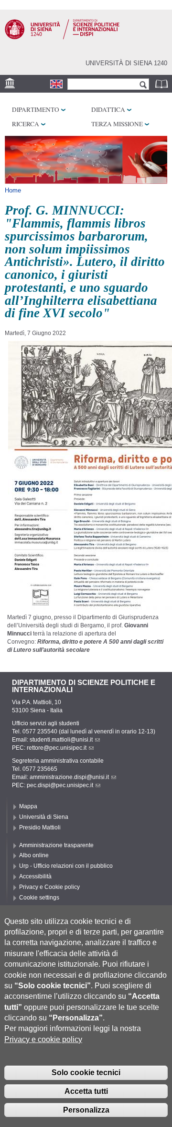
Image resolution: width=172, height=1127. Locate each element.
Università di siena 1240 (126, 63)
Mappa (28, 806)
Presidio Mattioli (40, 827)
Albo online (34, 855)
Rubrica (162, 83)
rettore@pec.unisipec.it (56, 747)
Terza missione (117, 124)
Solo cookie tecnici (86, 1072)
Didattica (108, 109)
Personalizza (86, 1110)
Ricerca (25, 124)
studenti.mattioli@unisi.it (61, 739)
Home (13, 190)
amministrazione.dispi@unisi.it (69, 777)
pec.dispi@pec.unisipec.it (60, 785)
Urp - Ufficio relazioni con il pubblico (66, 866)
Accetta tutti (86, 1091)
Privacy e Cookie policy (49, 887)
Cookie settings (39, 897)
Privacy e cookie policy (43, 1039)
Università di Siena (43, 817)
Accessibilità (35, 876)
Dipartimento (35, 109)
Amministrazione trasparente (56, 845)
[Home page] (62, 37)
